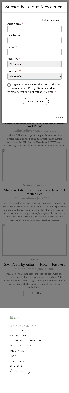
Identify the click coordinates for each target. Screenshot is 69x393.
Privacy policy (20, 346)
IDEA (13, 356)
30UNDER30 (17, 361)
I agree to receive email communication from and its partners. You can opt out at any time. (34, 88)
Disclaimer (18, 351)
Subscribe (36, 101)
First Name (15, 23)
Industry (14, 58)
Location (14, 71)
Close (59, 117)
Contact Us (18, 336)
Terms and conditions (26, 341)
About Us (16, 330)
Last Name (14, 35)
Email (12, 47)
